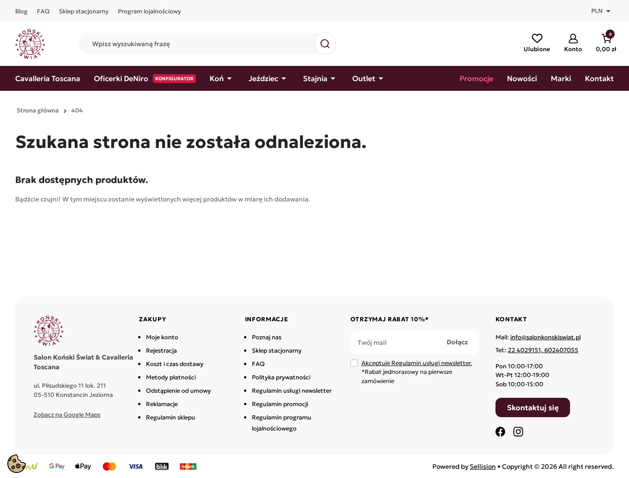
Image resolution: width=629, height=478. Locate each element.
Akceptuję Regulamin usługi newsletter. (416, 363)
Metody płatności (171, 377)
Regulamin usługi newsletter (292, 391)
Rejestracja (161, 350)
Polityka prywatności (281, 377)
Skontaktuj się (533, 407)
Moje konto (162, 337)
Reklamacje (162, 404)
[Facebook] (500, 431)
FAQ (258, 364)
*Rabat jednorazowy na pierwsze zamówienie (416, 372)
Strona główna (37, 110)
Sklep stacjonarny (277, 350)
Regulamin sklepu (170, 417)
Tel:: (536, 350)
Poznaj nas (266, 337)
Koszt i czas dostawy (175, 364)
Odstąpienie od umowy (178, 391)
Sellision (483, 466)
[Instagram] (518, 431)
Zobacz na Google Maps (67, 415)
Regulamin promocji (280, 404)
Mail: (538, 337)
